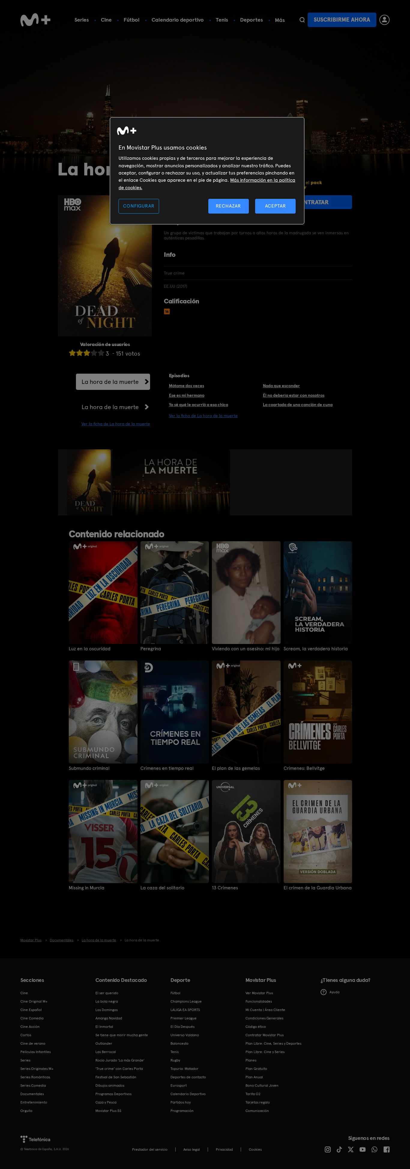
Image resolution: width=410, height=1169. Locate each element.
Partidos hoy (180, 1102)
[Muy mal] (72, 353)
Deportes (251, 20)
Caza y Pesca (105, 1102)
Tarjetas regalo (258, 1102)
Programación (182, 1111)
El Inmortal (104, 1027)
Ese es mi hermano (186, 395)
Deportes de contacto (188, 1077)
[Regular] (86, 353)
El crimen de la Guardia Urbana (318, 888)
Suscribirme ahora (342, 19)
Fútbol (132, 20)
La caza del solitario (162, 888)
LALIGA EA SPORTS (185, 1010)
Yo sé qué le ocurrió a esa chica (198, 404)
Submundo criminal (89, 768)
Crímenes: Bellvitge (304, 768)
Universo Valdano (184, 1035)
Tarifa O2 (253, 1094)
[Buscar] (302, 20)
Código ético (256, 1027)
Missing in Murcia (86, 888)
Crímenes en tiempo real (167, 768)
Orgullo (26, 1111)
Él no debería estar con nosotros (293, 395)
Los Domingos (106, 1010)
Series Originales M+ (36, 1069)
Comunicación (257, 1111)
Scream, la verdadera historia (316, 648)
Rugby (175, 1060)
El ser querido (106, 993)
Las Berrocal (105, 1052)
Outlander (103, 1043)
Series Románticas (35, 1077)
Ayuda (334, 992)
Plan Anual (254, 1077)
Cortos (25, 1035)
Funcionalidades (259, 1001)
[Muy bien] (101, 353)
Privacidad (224, 1149)
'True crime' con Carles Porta (119, 1069)
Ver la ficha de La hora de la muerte (115, 423)
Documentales (32, 1094)
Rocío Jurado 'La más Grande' (119, 1060)
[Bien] (94, 353)
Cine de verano (32, 1043)
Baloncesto (179, 1043)
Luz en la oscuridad (89, 648)
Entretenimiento (33, 1102)
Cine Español (31, 1010)
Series (81, 20)
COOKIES (255, 1149)
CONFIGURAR (138, 206)
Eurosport (178, 1085)
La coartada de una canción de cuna (298, 404)
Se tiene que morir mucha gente (121, 1035)
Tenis (222, 20)
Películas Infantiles (35, 1052)
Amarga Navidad (108, 1018)
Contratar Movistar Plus (265, 1035)
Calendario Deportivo (188, 1094)
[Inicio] (35, 19)
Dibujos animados (109, 1085)
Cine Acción (30, 1027)
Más (280, 20)
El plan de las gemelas (236, 768)
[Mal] (79, 353)
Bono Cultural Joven (262, 1085)
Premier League (183, 1018)
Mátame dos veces (186, 385)
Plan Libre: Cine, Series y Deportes (273, 1043)
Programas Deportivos (113, 1094)
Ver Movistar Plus (259, 993)
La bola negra (106, 1001)
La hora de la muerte (110, 381)
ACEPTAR (275, 206)
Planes (251, 1060)
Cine (106, 20)
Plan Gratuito (256, 1069)
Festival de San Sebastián (115, 1077)
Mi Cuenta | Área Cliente (265, 1010)
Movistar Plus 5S (108, 1111)
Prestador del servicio (149, 1149)
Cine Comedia (32, 1018)
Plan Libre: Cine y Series (265, 1052)
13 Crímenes (225, 888)
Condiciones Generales (264, 1018)
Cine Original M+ (33, 1001)
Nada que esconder (281, 385)
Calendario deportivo (178, 20)
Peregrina (150, 648)
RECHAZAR (228, 206)
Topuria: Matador (184, 1069)
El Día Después (182, 1027)
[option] (89, 482)
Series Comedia (33, 1085)
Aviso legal (191, 1149)
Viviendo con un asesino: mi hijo (245, 648)
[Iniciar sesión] (384, 20)
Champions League (186, 1001)
